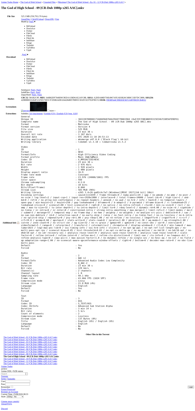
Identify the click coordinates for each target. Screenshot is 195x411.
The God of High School (30, 2)
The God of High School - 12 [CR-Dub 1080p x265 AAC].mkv (30, 363)
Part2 (24, 54)
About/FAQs (6, 404)
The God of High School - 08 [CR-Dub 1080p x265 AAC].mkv (30, 354)
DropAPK (49, 19)
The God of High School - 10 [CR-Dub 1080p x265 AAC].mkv (30, 359)
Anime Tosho (6, 366)
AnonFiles (25, 19)
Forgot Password (8, 389)
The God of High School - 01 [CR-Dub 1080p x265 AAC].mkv (30, 337)
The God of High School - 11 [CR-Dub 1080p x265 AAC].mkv (30, 361)
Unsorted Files (49, 2)
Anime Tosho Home (9, 2)
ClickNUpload (37, 19)
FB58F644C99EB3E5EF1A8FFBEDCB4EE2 (126, 100)
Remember (6, 387)
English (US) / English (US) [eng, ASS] (61, 113)
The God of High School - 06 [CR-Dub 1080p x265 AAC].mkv (30, 349)
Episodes (11, 379)
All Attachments (36, 113)
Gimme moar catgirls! (10, 401)
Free (57, 19)
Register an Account (9, 392)
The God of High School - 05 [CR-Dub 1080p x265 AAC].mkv (30, 347)
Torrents (4, 376)
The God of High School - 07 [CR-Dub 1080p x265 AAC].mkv (30, 352)
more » (52, 111)
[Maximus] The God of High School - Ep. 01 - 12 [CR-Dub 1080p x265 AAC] (91, 2)
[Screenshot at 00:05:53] (38, 111)
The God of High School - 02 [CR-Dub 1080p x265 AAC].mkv (30, 340)
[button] (48, 110)
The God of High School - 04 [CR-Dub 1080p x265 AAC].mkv (30, 344)
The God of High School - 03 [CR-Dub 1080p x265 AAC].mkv (30, 342)
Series (3, 379)
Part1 (31, 21)
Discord (4, 409)
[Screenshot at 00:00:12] (25, 111)
